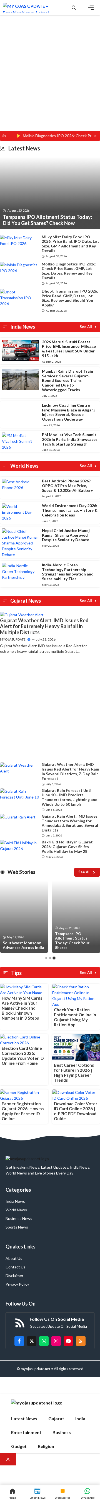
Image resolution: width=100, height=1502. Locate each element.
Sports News (17, 1227)
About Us (14, 1258)
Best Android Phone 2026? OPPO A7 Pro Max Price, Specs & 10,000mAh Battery (67, 486)
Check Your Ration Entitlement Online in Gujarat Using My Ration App (75, 1017)
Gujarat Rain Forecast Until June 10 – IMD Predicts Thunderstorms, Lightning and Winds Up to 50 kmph (70, 797)
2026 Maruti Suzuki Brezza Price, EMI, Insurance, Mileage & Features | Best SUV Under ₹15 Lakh (69, 348)
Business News (19, 1218)
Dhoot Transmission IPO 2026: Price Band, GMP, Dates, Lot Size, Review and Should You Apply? (70, 298)
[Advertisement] (50, 79)
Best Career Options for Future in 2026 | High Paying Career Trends (74, 1073)
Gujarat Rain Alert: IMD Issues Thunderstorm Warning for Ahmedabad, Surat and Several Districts (70, 823)
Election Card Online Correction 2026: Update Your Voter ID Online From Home (23, 1056)
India (80, 1418)
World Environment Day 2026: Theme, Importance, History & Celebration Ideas (70, 510)
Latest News (24, 1418)
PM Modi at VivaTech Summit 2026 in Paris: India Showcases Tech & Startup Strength (70, 439)
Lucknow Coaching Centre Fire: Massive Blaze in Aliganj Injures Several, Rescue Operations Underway (68, 412)
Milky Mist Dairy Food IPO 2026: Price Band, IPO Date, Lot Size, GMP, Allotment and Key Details (70, 243)
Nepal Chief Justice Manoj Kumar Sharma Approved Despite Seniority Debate (66, 535)
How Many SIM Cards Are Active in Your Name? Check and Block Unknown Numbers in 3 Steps (22, 1008)
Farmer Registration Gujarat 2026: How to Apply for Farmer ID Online (23, 1111)
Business (61, 1432)
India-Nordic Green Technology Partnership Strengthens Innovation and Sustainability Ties (68, 571)
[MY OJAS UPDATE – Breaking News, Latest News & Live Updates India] (27, 7)
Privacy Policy (17, 1284)
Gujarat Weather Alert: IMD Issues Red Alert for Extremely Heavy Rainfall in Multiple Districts (44, 626)
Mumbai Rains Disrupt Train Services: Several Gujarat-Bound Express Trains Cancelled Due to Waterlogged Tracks (67, 380)
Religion (46, 1446)
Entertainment (26, 1432)
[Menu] (91, 7)
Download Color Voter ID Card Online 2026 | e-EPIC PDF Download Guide (75, 1111)
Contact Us (16, 1267)
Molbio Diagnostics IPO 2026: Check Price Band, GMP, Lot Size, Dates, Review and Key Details (69, 271)
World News (16, 1209)
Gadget (19, 1446)
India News (15, 1201)
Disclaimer (14, 1275)
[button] (74, 7)
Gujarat (56, 1418)
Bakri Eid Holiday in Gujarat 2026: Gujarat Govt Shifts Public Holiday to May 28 (67, 847)
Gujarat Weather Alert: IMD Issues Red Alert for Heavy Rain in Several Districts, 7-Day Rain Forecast (70, 771)
